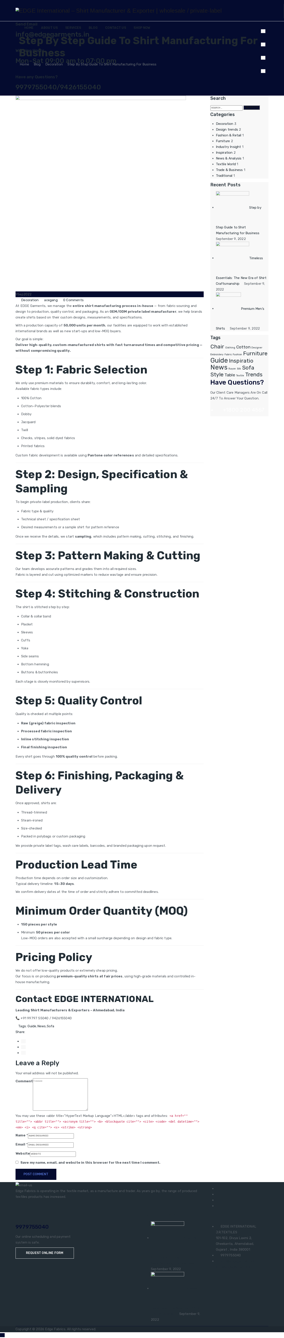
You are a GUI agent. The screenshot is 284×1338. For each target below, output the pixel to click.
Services (73, 28)
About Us (49, 28)
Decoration (30, 300)
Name (21, 1135)
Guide (32, 1026)
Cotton (243, 347)
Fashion (237, 354)
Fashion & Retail (228, 135)
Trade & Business (229, 170)
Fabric (228, 354)
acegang (50, 300)
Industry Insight (228, 147)
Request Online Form (44, 1253)
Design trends (227, 130)
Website (23, 1153)
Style (217, 374)
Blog (93, 28)
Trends (253, 374)
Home (29, 28)
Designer (256, 347)
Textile (240, 375)
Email (20, 1144)
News (41, 1026)
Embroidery (217, 354)
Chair (217, 346)
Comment (24, 1081)
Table (230, 374)
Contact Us (115, 28)
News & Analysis (229, 158)
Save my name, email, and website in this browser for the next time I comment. (90, 1163)
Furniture (223, 141)
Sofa (50, 1026)
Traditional (224, 176)
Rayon (232, 368)
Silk (239, 368)
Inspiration (224, 153)
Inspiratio (241, 361)
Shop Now (142, 28)
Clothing (230, 347)
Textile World (226, 164)
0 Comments (73, 300)
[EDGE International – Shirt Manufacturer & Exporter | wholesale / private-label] (119, 10)
